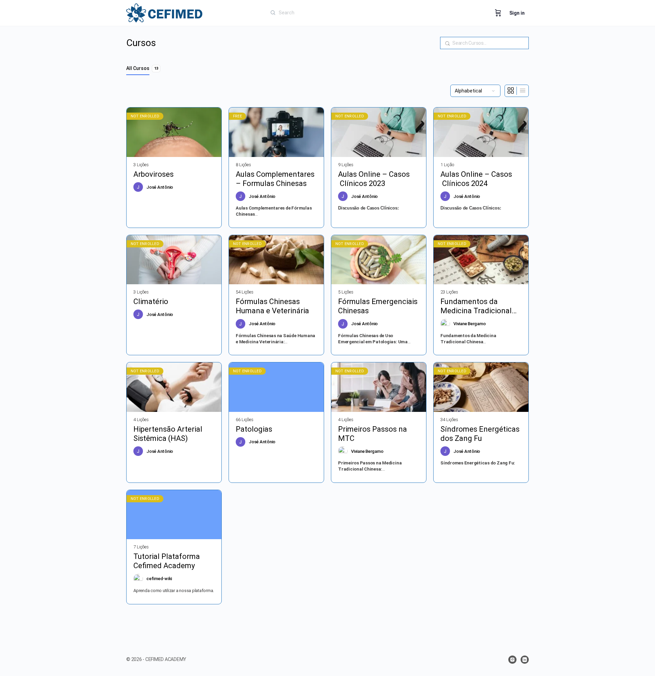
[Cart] (498, 13)
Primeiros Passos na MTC (372, 434)
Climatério (151, 301)
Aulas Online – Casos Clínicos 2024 (476, 179)
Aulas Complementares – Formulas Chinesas (275, 179)
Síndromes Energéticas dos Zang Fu (480, 434)
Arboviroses (153, 174)
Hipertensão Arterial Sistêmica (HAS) (167, 434)
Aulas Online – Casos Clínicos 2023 (374, 179)
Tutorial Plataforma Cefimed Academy (166, 561)
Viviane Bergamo (469, 323)
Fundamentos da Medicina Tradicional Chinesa (476, 306)
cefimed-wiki (159, 578)
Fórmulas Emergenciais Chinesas (378, 306)
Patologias (254, 429)
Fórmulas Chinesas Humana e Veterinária (272, 306)
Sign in (517, 13)
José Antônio (159, 187)
